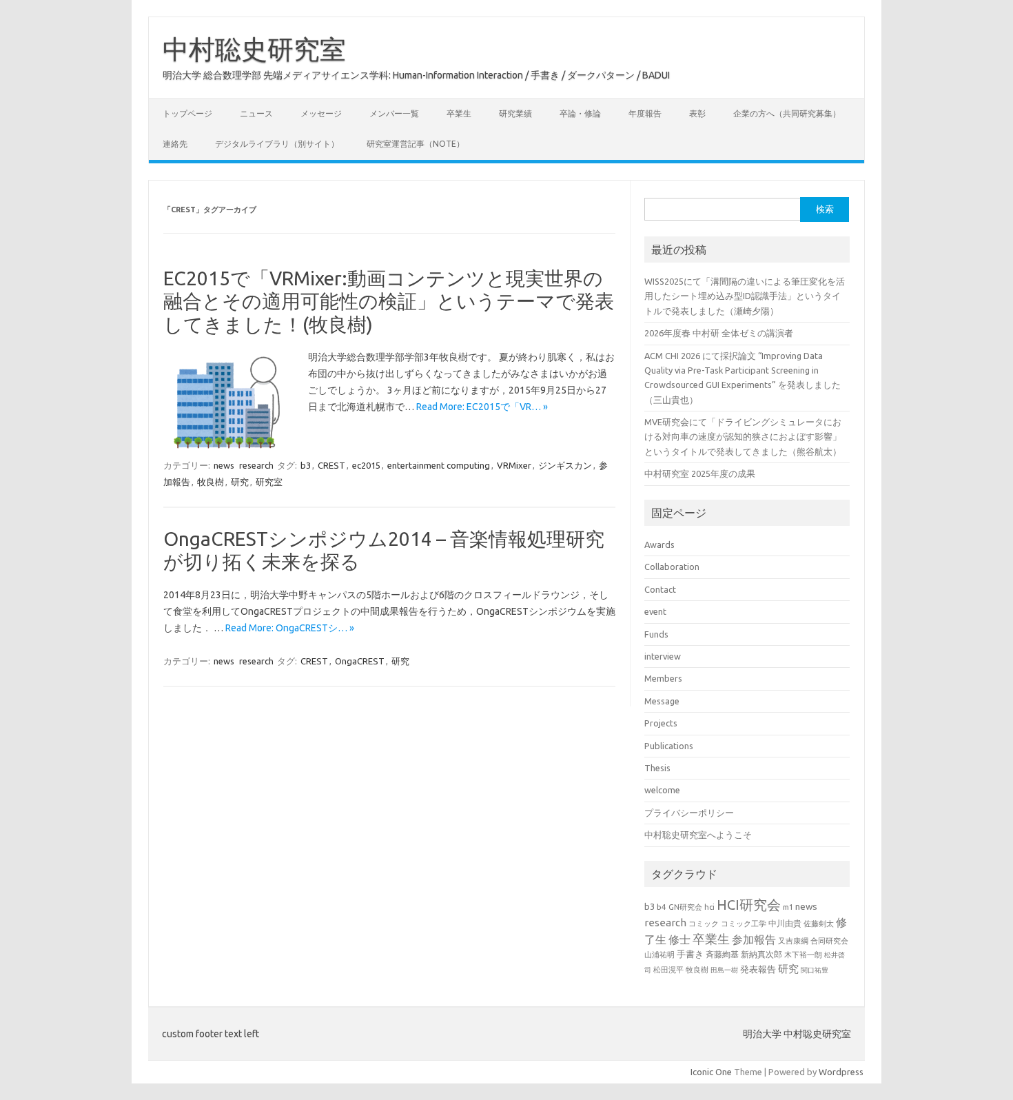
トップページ (187, 113)
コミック (703, 923)
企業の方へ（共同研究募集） (787, 113)
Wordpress (841, 1072)
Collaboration (671, 566)
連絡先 (175, 143)
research (256, 465)
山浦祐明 (659, 954)
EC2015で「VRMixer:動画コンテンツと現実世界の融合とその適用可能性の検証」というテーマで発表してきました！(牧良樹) (388, 301)
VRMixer (514, 465)
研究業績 (515, 113)
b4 (661, 906)
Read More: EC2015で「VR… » (482, 406)
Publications (668, 746)
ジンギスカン (565, 465)
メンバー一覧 (394, 113)
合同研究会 (829, 941)
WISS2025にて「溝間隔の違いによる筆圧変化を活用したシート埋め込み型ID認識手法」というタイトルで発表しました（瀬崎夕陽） (744, 296)
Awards (659, 544)
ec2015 (366, 465)
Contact (660, 589)
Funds (656, 634)
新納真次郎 (761, 954)
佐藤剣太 (819, 923)
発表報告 (758, 969)
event (655, 611)
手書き (690, 954)
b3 (305, 465)
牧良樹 (210, 482)
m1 (788, 907)
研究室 (269, 482)
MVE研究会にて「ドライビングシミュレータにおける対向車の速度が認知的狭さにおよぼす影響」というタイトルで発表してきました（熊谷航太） (742, 436)
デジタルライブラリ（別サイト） (277, 143)
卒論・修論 (580, 113)
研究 (240, 482)
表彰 (697, 113)
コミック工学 (743, 923)
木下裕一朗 (803, 954)
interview (662, 656)
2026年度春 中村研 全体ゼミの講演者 (718, 333)
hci (709, 907)
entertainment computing (438, 465)
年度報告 (645, 113)
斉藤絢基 (722, 954)
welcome (662, 790)
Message (661, 701)
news (224, 465)
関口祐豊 (814, 970)
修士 (679, 939)
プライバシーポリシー (689, 812)
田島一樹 (724, 970)
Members (663, 678)
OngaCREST (360, 661)
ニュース (256, 113)
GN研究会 (685, 907)
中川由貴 (784, 923)
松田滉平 (668, 969)
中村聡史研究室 (254, 48)
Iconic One (711, 1072)
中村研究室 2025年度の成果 (699, 473)
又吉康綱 (793, 941)
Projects (660, 723)
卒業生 (459, 113)
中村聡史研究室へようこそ (698, 834)
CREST (331, 465)
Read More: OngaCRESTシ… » (289, 627)
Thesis (657, 768)
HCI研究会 (749, 905)
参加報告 (754, 939)
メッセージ (321, 113)
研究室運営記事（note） (415, 143)
